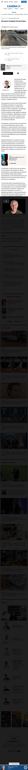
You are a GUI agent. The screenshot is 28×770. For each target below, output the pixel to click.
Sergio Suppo (6, 90)
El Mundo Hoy (10, 14)
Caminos (11, 1)
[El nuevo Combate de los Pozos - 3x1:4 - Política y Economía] (3, 67)
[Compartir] (18, 73)
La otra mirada (4, 14)
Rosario (21, 8)
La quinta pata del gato (18, 14)
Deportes (6, 1)
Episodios (8, 68)
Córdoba (16, 8)
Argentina (10, 8)
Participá (24, 1)
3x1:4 (6, 18)
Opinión (16, 1)
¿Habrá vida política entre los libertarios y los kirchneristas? (16, 159)
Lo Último (5, 8)
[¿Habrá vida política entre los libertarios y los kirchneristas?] (4, 160)
